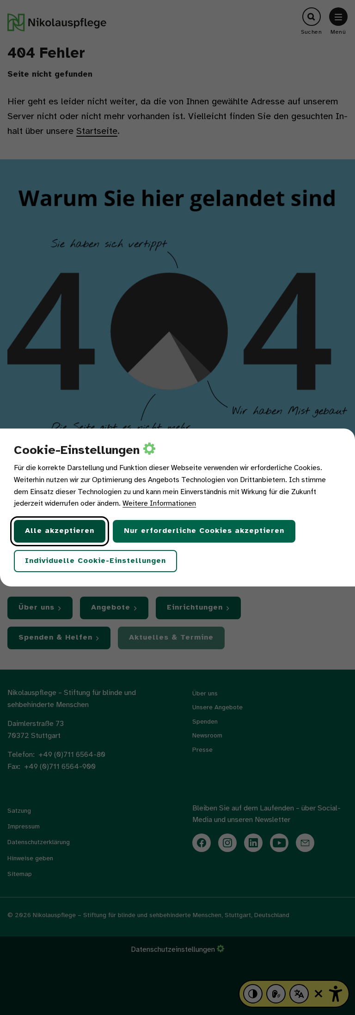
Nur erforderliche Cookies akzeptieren (204, 531)
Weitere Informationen (159, 504)
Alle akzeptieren (59, 531)
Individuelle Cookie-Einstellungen (95, 561)
